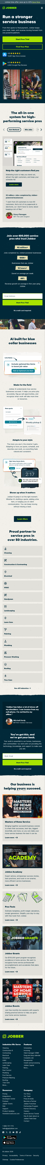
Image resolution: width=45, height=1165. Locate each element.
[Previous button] (4, 129)
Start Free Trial (22, 303)
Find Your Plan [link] (22, 47)
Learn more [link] (14, 184)
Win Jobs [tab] (28, 130)
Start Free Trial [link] (22, 39)
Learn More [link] (22, 519)
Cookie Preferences (17, 1159)
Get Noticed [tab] (14, 130)
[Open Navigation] (42, 8)
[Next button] (41, 129)
